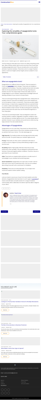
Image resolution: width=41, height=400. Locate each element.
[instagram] (8, 393)
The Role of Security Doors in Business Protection (14, 325)
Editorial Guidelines (24, 380)
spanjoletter (35, 179)
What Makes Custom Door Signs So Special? (12, 348)
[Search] (36, 2)
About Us (2, 380)
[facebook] (2, 390)
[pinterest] (8, 390)
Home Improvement (8, 24)
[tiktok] (5, 393)
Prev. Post (4, 211)
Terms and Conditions (25, 383)
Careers (2, 381)
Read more (4, 310)
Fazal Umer (7, 60)
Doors (12, 29)
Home (2, 24)
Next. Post (36, 211)
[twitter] (5, 390)
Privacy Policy (23, 381)
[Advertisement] (20, 14)
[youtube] (2, 393)
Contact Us (3, 383)
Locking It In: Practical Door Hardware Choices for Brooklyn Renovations (19, 301)
